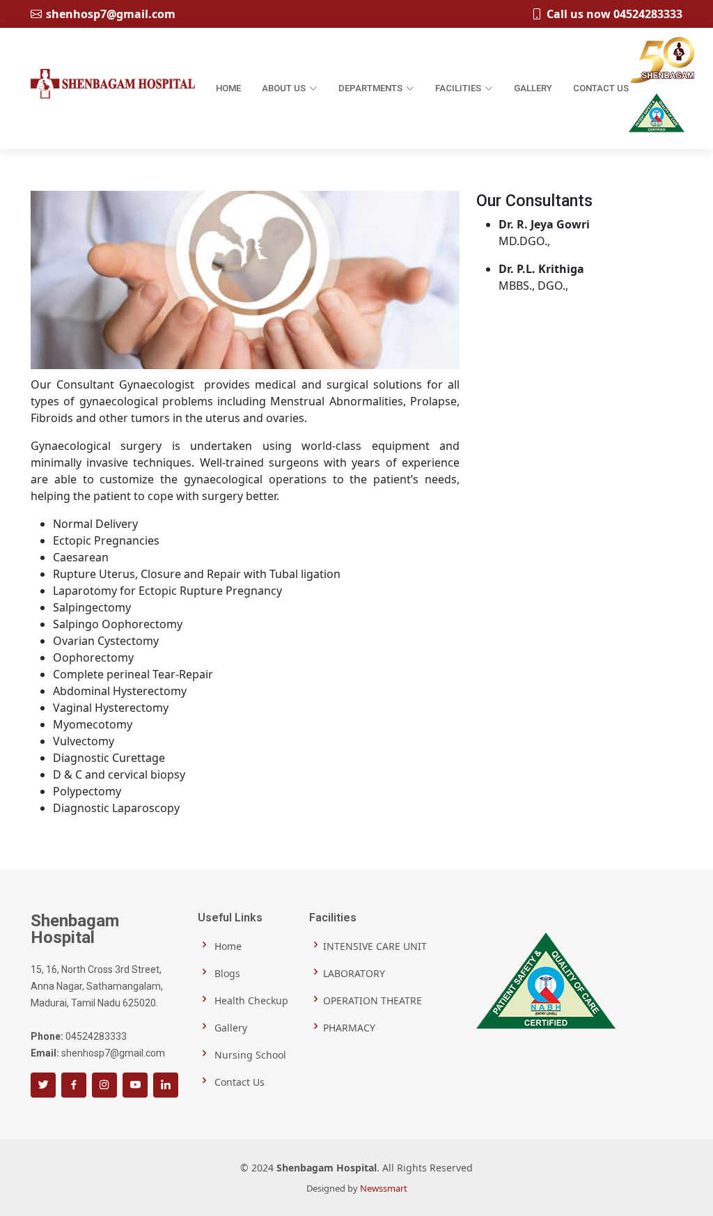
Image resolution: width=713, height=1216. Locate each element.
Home (228, 88)
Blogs (226, 973)
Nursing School (249, 1054)
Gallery (533, 88)
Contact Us (601, 88)
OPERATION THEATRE (372, 1000)
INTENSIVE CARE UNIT (375, 945)
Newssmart (383, 1188)
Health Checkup (250, 1000)
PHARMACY (349, 1027)
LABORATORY (354, 973)
